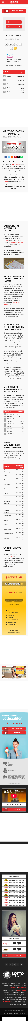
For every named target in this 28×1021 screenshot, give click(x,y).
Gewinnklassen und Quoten (13, 65)
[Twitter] (21, 964)
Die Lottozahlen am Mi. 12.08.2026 (16, 892)
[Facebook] (6, 964)
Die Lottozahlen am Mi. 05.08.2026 (16, 900)
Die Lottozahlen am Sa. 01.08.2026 (16, 902)
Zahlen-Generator (21, 990)
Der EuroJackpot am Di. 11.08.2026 (16, 895)
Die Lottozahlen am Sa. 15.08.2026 (16, 887)
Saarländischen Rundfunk (16, 242)
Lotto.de (11, 556)
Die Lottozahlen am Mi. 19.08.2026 (16, 882)
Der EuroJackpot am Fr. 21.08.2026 (16, 880)
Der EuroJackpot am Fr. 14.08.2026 (16, 890)
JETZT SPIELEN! (18, 600)
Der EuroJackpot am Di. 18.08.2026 (16, 885)
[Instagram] (10, 964)
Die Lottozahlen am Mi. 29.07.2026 (16, 905)
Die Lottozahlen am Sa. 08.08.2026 (16, 897)
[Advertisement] (14, 113)
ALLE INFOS (9, 600)
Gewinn (6, 181)
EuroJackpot (12, 987)
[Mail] (13, 964)
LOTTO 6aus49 (16, 164)
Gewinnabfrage (7, 1001)
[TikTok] (17, 964)
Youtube (6, 240)
